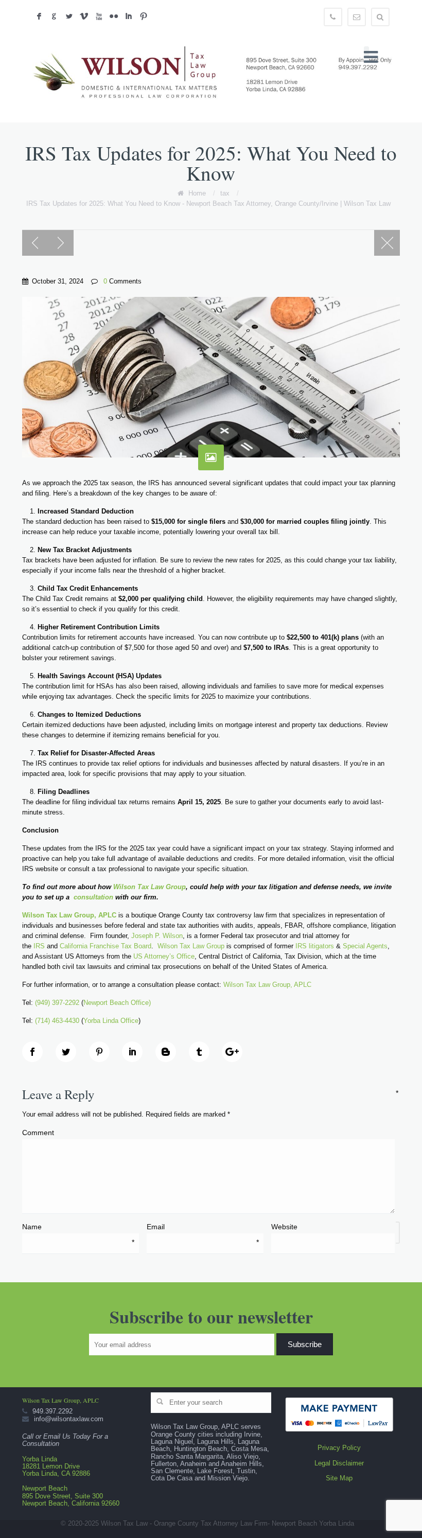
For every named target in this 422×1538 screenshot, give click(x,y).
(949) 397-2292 (57, 1002)
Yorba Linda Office (110, 1020)
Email (202, 1227)
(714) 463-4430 (57, 1020)
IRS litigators (314, 946)
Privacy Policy (339, 1448)
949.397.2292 (52, 1411)
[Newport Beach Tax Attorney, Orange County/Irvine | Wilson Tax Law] (215, 74)
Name (78, 1227)
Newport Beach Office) (118, 1002)
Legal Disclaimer (339, 1463)
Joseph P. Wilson (157, 936)
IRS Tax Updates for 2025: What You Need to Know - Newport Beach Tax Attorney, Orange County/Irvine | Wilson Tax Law (208, 203)
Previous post (35, 243)
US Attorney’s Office (163, 956)
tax (225, 193)
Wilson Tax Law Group (190, 946)
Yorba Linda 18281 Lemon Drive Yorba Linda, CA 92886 (56, 1466)
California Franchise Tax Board (105, 946)
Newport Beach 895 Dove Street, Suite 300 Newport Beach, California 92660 (70, 1495)
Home (197, 193)
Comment (207, 1132)
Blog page (387, 243)
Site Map (339, 1478)
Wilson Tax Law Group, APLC (267, 984)
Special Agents (365, 946)
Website (284, 1227)
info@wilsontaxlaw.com (68, 1419)
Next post (61, 243)
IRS (39, 946)
